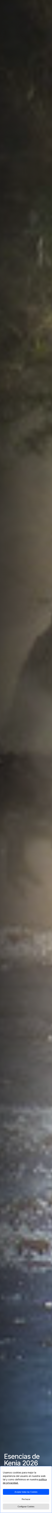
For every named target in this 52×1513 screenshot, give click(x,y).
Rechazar (26, 1499)
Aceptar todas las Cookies (26, 1492)
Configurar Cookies (26, 1506)
